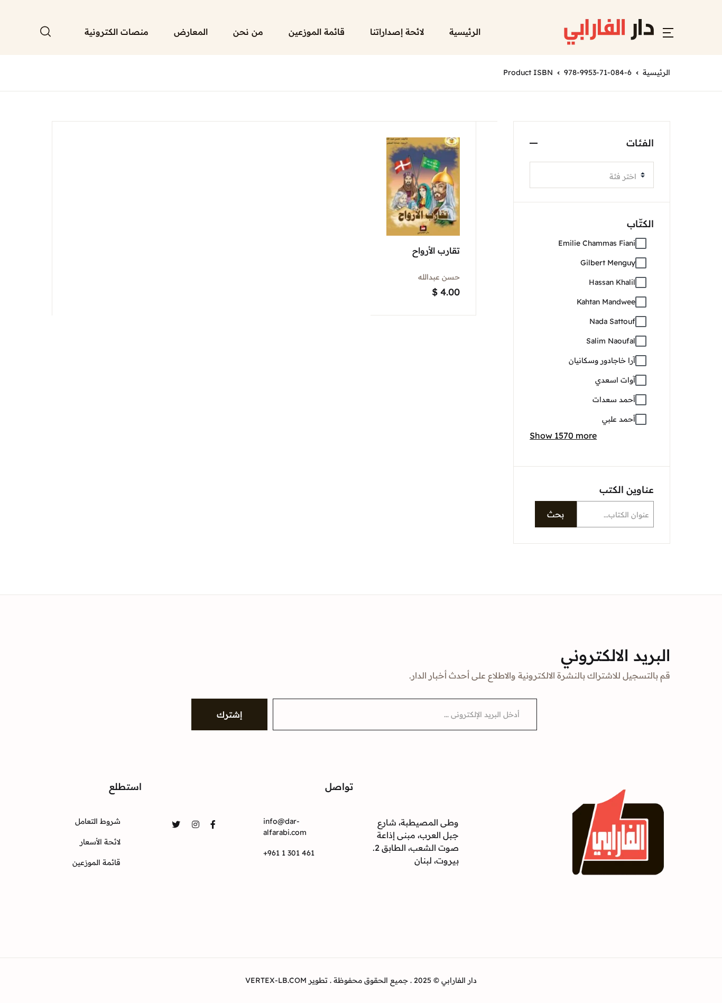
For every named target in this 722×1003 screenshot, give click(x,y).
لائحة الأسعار (100, 842)
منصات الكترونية (117, 31)
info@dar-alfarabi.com (285, 826)
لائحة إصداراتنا (397, 31)
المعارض (191, 31)
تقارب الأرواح (436, 250)
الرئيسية (464, 31)
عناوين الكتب (626, 490)
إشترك (229, 714)
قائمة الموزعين (317, 31)
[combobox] (592, 175)
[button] (668, 31)
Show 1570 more (563, 435)
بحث (555, 514)
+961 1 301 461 (288, 853)
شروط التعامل (98, 821)
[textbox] (587, 176)
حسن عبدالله (439, 277)
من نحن (248, 31)
